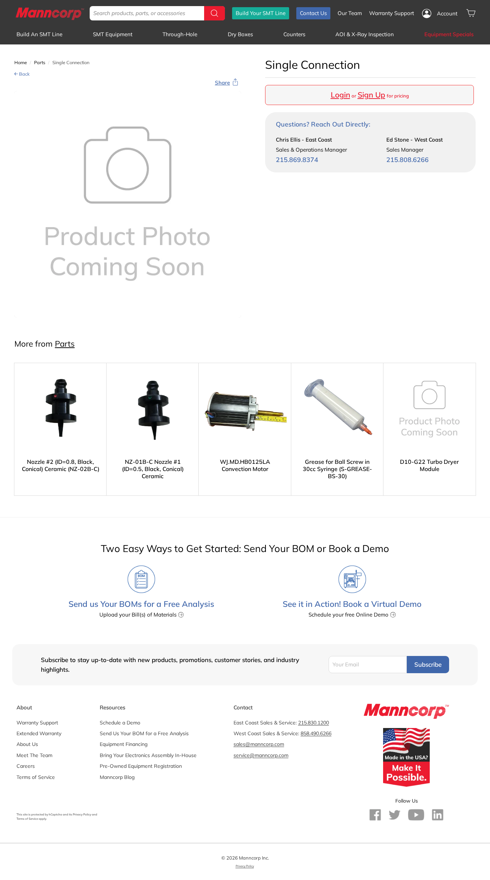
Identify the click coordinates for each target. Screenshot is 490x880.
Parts (39, 62)
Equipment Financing (123, 744)
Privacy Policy (82, 814)
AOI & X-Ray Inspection (364, 34)
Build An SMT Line (39, 34)
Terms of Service (36, 777)
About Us (27, 744)
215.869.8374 (297, 160)
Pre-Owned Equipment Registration (141, 766)
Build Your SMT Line (261, 13)
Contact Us (313, 13)
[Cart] (471, 13)
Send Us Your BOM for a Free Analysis (144, 733)
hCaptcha (55, 814)
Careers (26, 766)
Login (340, 94)
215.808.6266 (407, 160)
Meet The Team (34, 755)
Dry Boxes (240, 34)
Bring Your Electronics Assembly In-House (148, 755)
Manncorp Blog (117, 777)
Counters (294, 34)
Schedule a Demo (120, 722)
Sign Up (371, 94)
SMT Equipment (112, 34)
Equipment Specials (448, 34)
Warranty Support (391, 13)
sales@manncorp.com (259, 744)
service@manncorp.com (261, 755)
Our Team (350, 13)
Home (20, 62)
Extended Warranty (39, 733)
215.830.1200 (313, 722)
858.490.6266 (316, 733)
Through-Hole (179, 34)
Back (24, 74)
